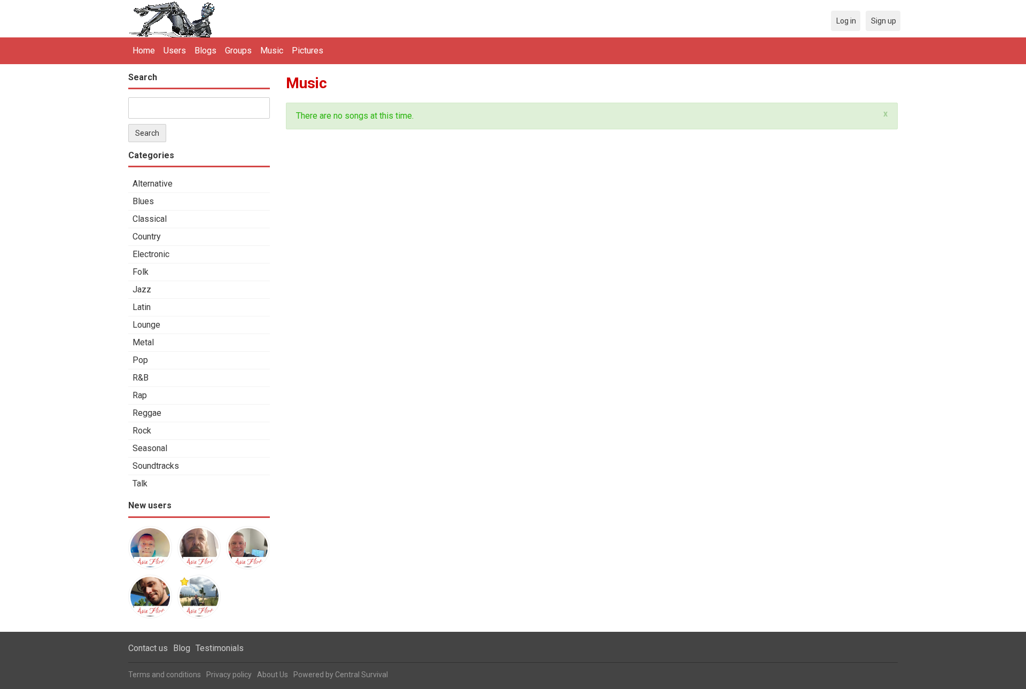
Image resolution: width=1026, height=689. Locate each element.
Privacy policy (229, 674)
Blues (143, 201)
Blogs (205, 50)
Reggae (147, 413)
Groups (238, 50)
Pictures (307, 50)
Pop (140, 360)
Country (147, 236)
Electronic (151, 254)
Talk (140, 483)
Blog (181, 648)
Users (175, 50)
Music (271, 50)
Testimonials (220, 648)
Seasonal (150, 448)
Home (144, 50)
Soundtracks (156, 466)
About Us (272, 674)
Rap (140, 395)
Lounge (146, 325)
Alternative (153, 184)
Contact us (148, 648)
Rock (142, 430)
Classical (150, 219)
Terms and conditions (164, 674)
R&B (141, 378)
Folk (141, 272)
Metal (143, 342)
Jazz (142, 289)
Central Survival (361, 674)
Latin (142, 307)
